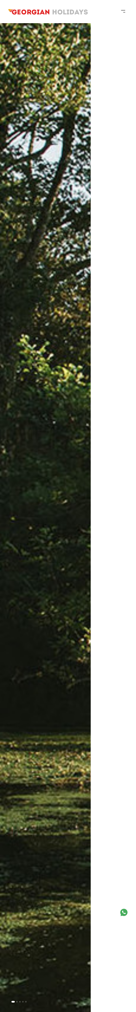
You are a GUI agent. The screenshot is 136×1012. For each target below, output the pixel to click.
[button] (13, 1002)
